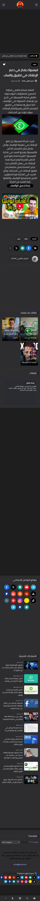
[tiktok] (33, 600)
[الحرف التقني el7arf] (20, 4)
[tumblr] (6, 600)
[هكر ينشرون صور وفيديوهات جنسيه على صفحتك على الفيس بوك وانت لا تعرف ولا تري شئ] (31, 752)
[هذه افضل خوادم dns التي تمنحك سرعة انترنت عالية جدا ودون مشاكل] (31, 739)
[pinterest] (13, 600)
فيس (18, 239)
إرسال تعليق (30, 382)
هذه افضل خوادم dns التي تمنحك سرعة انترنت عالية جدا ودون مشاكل (13, 742)
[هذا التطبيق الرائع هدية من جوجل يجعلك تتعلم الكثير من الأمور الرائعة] (31, 766)
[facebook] (6, 587)
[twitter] (13, 587)
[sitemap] (33, 593)
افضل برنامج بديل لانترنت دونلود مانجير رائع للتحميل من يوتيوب (12, 692)
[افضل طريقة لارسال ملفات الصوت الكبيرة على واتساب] (31, 678)
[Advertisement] (20, 31)
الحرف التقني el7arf (28, 81)
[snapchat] (26, 600)
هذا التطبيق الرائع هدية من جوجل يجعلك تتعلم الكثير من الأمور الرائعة (13, 769)
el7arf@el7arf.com (20, 864)
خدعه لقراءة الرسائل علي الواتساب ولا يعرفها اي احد (30, 331)
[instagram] (20, 600)
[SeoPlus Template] (36, 873)
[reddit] (20, 593)
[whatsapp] (20, 587)
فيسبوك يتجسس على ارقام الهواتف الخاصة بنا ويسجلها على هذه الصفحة (13, 706)
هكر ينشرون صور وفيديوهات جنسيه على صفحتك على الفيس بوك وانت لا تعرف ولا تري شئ (13, 755)
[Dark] (12, 898)
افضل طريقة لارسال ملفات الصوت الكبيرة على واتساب (13, 679)
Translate (35, 842)
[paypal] (6, 593)
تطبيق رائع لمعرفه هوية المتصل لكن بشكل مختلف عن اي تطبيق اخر (12, 668)
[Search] (27, 898)
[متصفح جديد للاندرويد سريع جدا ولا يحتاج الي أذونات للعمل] (31, 779)
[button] (28, 248)
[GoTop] (5, 898)
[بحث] (3, 4)
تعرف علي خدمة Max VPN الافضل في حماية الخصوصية (29, 356)
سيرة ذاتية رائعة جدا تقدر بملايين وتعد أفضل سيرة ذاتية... (11, 331)
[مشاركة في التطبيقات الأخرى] (10, 248)
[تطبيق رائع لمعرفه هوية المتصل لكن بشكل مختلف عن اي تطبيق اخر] (31, 665)
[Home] (34, 898)
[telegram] (33, 587)
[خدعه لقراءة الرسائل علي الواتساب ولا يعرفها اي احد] (31, 728)
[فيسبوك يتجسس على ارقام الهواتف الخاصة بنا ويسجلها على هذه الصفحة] (31, 703)
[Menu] (20, 898)
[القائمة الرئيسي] (36, 4)
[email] (13, 593)
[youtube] (26, 587)
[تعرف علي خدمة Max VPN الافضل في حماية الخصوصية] (31, 716)
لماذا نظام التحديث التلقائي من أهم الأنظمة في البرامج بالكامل (14, 55)
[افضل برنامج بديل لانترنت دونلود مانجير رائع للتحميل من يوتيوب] (31, 689)
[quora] (26, 593)
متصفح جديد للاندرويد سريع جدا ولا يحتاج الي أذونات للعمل (12, 780)
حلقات (34, 64)
